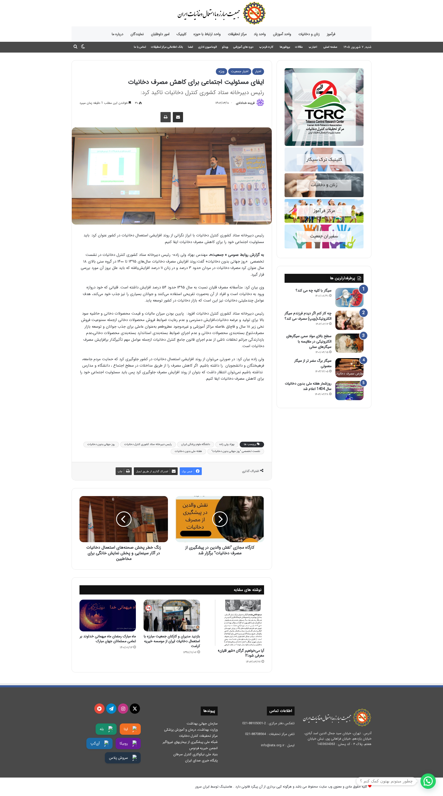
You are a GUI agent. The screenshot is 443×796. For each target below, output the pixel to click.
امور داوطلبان (160, 34)
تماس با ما (140, 47)
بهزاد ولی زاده (226, 444)
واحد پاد (260, 34)
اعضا (190, 47)
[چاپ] (165, 117)
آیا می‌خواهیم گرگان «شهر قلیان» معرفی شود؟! (241, 653)
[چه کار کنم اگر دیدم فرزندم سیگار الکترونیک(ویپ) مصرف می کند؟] (349, 320)
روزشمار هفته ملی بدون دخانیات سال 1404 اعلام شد (308, 386)
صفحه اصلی (330, 47)
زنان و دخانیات (309, 34)
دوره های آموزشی (243, 47)
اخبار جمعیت (239, 71)
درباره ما (117, 34)
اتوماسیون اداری (207, 47)
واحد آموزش (282, 34)
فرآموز (331, 34)
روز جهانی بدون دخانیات (101, 444)
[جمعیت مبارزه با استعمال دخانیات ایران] (221, 13)
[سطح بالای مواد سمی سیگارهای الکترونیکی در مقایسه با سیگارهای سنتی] (349, 343)
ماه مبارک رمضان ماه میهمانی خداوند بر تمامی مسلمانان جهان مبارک (108, 638)
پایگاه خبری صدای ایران (201, 760)
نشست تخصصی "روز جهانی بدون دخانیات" (236, 451)
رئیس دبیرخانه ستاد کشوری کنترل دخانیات (148, 444)
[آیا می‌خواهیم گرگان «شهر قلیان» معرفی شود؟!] (236, 623)
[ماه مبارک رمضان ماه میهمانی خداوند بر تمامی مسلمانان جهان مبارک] (107, 615)
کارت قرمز (267, 47)
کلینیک (181, 34)
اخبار (314, 47)
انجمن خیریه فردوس (203, 748)
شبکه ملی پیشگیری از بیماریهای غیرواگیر (190, 742)
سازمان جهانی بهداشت (202, 723)
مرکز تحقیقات (237, 34)
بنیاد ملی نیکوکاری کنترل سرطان (195, 754)
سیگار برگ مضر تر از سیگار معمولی (312, 363)
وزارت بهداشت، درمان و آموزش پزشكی (191, 729)
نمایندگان (137, 34)
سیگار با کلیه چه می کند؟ (313, 290)
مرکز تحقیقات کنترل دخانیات (198, 736)
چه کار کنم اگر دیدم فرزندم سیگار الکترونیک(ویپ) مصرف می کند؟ (308, 315)
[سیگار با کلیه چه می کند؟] (349, 297)
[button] (428, 781)
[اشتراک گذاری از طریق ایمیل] (178, 117)
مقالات (299, 47)
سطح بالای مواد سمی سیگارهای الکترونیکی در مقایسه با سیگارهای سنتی (308, 341)
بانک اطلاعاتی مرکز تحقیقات (167, 47)
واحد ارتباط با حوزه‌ (207, 34)
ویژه (221, 71)
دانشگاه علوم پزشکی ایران (195, 444)
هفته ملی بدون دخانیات (188, 451)
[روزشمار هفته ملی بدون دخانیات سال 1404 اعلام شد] (349, 390)
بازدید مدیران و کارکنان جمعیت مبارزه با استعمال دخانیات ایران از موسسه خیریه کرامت (172, 641)
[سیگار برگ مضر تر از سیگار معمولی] (349, 367)
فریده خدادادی (245, 102)
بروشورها (285, 47)
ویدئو (225, 47)
